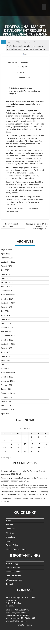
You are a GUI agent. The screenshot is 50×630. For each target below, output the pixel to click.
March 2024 (6, 324)
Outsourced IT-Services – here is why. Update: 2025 (23, 499)
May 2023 (5, 356)
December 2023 (8, 336)
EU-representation (14, 580)
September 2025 (8, 262)
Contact (9, 584)
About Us (10, 533)
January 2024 (6, 332)
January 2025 (6, 287)
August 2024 (6, 307)
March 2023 (6, 364)
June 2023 (5, 352)
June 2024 (5, 315)
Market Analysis (13, 568)
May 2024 (5, 319)
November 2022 (8, 373)
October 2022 (7, 377)
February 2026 (7, 258)
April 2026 (5, 254)
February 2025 (7, 282)
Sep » (8, 458)
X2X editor (24, 63)
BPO (29, 208)
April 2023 (5, 360)
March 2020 (6, 406)
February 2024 (7, 328)
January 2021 (6, 389)
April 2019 (5, 414)
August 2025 (6, 266)
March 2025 (6, 278)
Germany (35, 208)
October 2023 (7, 340)
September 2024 (8, 303)
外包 (16, 211)
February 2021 (7, 385)
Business (10, 208)
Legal (15, 208)
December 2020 (8, 393)
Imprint (9, 541)
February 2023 (7, 369)
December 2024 (8, 291)
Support (21, 208)
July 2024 (5, 311)
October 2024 (7, 299)
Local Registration (13, 576)
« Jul (3, 458)
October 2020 (7, 397)
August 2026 (6, 250)
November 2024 (8, 295)
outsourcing (10, 211)
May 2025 (5, 274)
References (10, 529)
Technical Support (13, 572)
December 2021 (8, 381)
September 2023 (8, 344)
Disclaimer (10, 537)
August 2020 (6, 401)
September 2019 (8, 410)
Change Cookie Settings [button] (16, 549)
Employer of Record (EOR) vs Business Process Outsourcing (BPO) (37, 226)
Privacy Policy (12, 545)
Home (8, 521)
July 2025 (5, 270)
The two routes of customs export (10, 225)
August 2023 (6, 348)
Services (9, 525)
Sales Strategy (12, 564)
